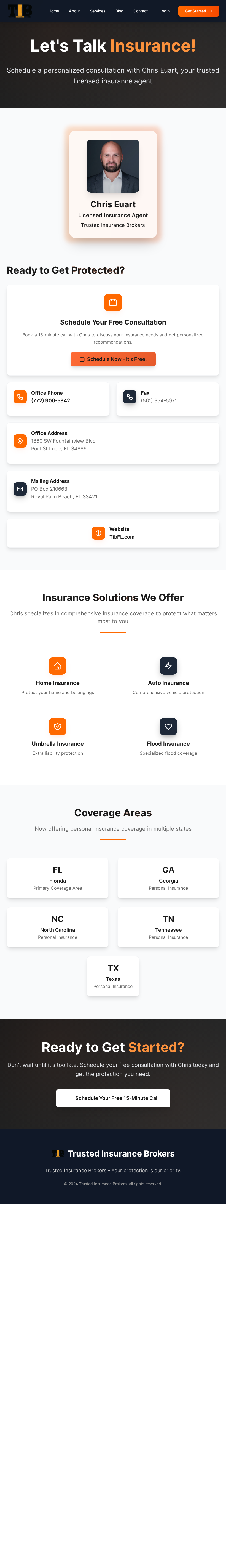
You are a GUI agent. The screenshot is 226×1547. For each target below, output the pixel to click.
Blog (119, 11)
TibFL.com (121, 537)
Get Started (195, 11)
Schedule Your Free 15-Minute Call (117, 1098)
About (74, 11)
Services (98, 11)
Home (54, 11)
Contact (140, 11)
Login (165, 11)
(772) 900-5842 (50, 400)
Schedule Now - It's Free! (117, 359)
